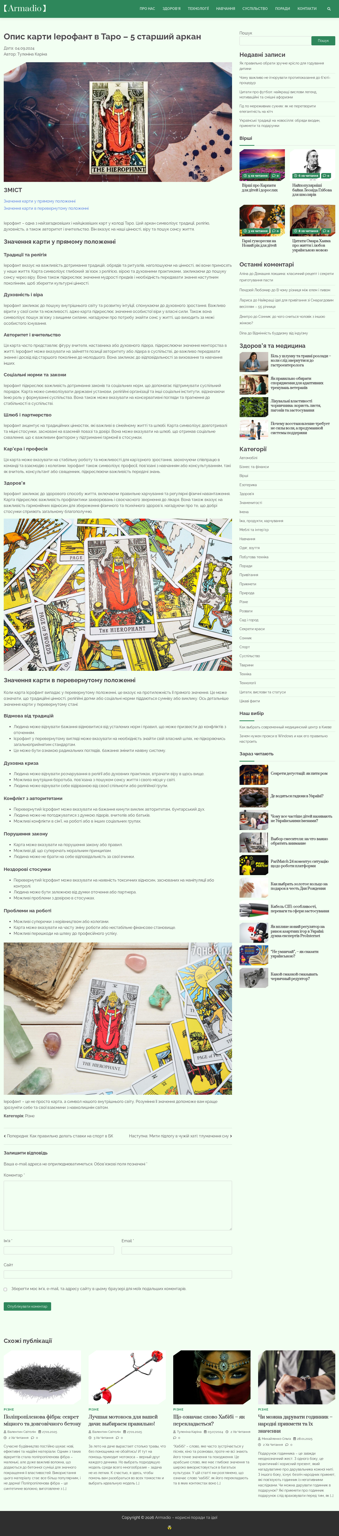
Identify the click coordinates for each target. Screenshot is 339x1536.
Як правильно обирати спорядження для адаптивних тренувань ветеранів (297, 383)
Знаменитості (250, 503)
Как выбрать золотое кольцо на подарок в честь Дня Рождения (299, 886)
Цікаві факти (249, 701)
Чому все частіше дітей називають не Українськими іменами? (301, 818)
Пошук (245, 33)
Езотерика (248, 485)
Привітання (248, 575)
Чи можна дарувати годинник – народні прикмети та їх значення (295, 1424)
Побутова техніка (254, 557)
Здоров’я (171, 9)
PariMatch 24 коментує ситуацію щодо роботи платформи (300, 863)
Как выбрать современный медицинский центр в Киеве (285, 727)
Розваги (245, 611)
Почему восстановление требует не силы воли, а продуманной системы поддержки (300, 428)
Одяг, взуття (249, 548)
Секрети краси (252, 629)
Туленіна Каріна (189, 1432)
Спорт (244, 647)
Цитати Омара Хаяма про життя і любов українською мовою (311, 246)
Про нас (147, 9)
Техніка (245, 674)
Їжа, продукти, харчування (261, 521)
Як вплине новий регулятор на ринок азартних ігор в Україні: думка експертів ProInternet (298, 931)
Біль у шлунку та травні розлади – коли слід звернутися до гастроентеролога (301, 360)
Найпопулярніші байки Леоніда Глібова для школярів (312, 190)
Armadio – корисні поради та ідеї (186, 1517)
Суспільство (255, 9)
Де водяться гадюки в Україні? (297, 796)
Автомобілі (248, 458)
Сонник (245, 638)
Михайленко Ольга (276, 1439)
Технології (198, 9)
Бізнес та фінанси (254, 467)
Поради (282, 9)
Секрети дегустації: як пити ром (299, 773)
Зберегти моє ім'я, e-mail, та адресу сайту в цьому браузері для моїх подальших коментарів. (98, 1288)
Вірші (243, 476)
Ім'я (8, 1241)
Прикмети (247, 584)
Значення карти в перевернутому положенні (46, 208)
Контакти (307, 9)
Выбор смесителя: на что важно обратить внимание (299, 841)
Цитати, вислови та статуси (262, 692)
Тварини (246, 665)
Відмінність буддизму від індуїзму (280, 333)
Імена (244, 512)
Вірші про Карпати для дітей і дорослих (260, 188)
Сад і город (248, 620)
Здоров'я (246, 494)
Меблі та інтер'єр (254, 530)
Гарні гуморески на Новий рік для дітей (259, 243)
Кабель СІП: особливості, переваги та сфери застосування (300, 909)
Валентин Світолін (21, 1432)
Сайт (8, 1265)
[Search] (329, 9)
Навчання (225, 9)
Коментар (14, 1175)
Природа (246, 593)
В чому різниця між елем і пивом (303, 290)
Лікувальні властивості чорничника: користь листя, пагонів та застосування (296, 406)
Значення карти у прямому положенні (39, 201)
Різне (29, 1116)
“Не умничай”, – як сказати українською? (294, 954)
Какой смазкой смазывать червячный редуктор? (294, 976)
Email (128, 1241)
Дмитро (245, 317)
